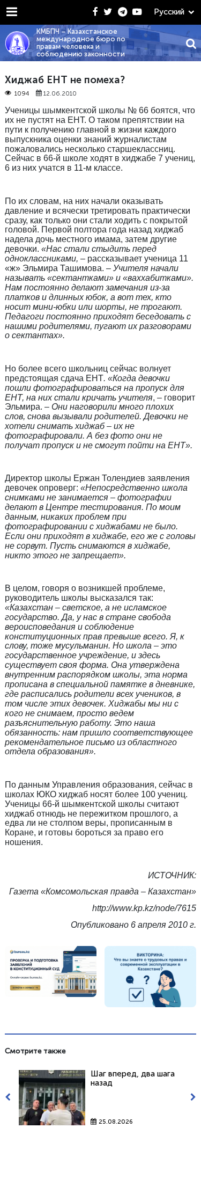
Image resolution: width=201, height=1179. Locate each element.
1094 (21, 93)
